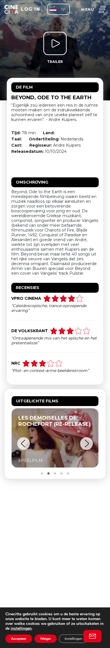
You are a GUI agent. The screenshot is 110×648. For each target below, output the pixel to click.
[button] (23, 443)
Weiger (45, 638)
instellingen (21, 628)
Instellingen (73, 638)
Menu (87, 9)
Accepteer (19, 638)
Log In (30, 9)
